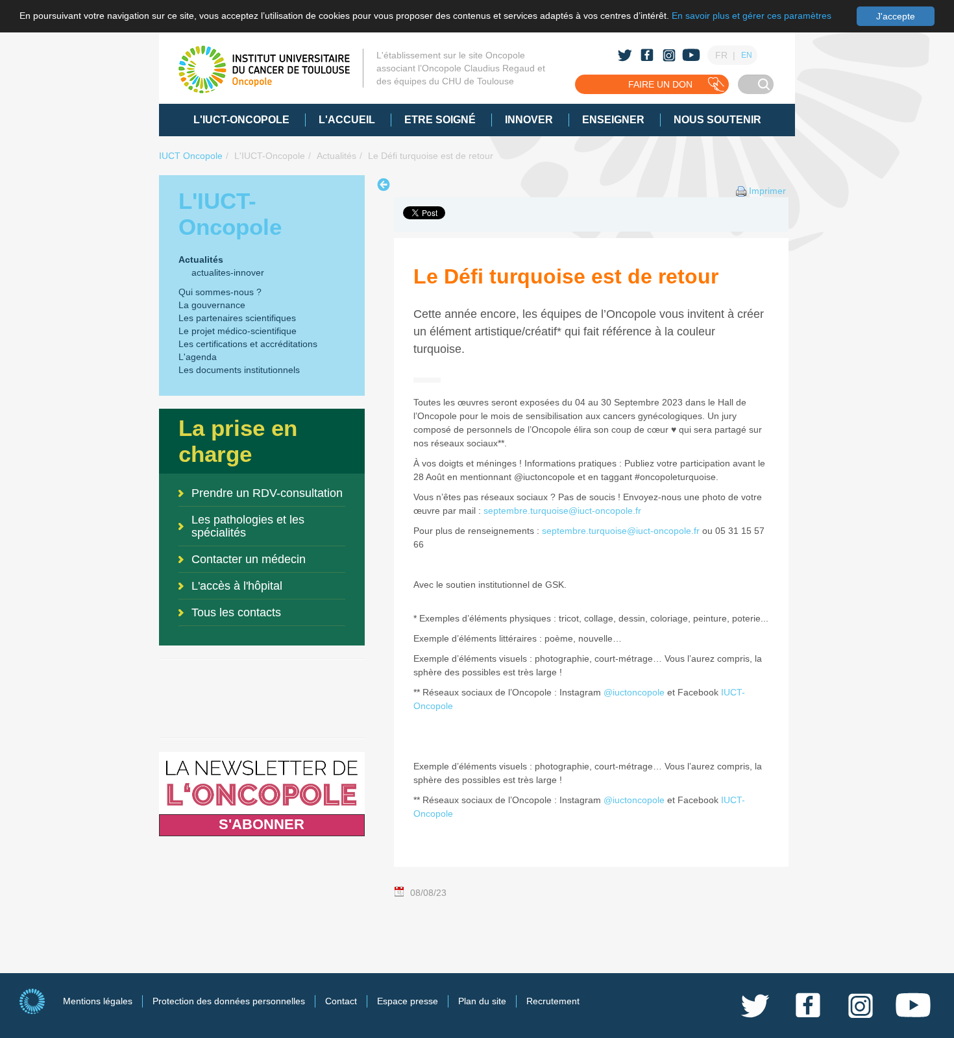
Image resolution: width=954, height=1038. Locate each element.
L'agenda (197, 357)
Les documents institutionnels (239, 370)
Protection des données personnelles (229, 1001)
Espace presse (407, 1001)
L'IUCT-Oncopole (269, 156)
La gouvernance (211, 305)
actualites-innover (227, 272)
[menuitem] (241, 120)
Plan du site (482, 1001)
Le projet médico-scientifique (237, 331)
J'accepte (895, 16)
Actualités (336, 156)
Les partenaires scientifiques (237, 318)
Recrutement (553, 1001)
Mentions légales (97, 1001)
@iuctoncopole (634, 692)
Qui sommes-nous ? (220, 292)
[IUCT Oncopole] (264, 69)
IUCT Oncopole (191, 156)
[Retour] (385, 184)
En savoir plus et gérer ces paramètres (751, 15)
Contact (341, 1001)
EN (746, 55)
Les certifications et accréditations (247, 344)
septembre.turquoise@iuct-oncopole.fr (562, 510)
